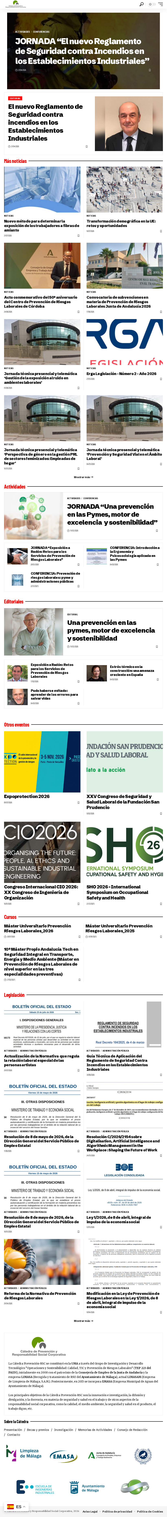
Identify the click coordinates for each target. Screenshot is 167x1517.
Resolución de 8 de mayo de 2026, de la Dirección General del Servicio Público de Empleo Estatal (41, 1141)
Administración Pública (33, 1051)
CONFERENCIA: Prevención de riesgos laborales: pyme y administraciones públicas (55, 577)
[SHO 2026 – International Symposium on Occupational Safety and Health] (125, 852)
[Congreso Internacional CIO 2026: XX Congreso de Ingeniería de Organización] (42, 852)
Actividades (22, 32)
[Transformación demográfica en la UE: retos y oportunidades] (125, 190)
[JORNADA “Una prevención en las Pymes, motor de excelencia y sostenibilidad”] (33, 516)
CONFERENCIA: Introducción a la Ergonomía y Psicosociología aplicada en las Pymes (135, 554)
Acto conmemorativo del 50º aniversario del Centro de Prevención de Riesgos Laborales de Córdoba (40, 302)
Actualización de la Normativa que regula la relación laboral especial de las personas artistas (41, 1060)
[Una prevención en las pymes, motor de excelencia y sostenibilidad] (33, 632)
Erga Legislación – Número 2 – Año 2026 (121, 373)
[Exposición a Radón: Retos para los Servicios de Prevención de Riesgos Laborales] (17, 673)
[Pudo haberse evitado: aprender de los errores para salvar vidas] (17, 697)
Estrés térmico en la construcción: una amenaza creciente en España (132, 671)
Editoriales (13, 601)
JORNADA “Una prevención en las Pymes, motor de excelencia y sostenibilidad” (112, 514)
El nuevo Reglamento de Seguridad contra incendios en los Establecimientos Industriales (45, 122)
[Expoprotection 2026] (42, 761)
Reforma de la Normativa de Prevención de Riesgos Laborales (40, 1295)
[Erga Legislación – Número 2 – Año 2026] (125, 342)
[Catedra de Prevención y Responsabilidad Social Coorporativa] (15, 4)
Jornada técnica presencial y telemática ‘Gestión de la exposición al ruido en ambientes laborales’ (40, 378)
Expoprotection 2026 (26, 796)
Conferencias (41, 32)
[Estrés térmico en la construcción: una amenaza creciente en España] (97, 673)
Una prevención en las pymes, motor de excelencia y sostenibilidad (111, 630)
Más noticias (15, 161)
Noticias (9, 216)
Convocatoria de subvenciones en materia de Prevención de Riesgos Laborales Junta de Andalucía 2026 (119, 302)
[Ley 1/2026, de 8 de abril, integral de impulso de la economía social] (125, 1186)
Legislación (14, 994)
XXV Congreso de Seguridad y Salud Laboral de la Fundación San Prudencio (123, 802)
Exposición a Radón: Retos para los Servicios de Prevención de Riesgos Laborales (52, 671)
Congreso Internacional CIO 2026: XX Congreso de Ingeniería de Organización (41, 892)
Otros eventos (16, 724)
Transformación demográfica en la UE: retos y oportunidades (121, 223)
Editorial (15, 98)
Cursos (10, 916)
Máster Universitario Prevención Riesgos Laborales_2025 (119, 928)
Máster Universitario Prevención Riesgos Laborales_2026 (37, 928)
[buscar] (141, 4)
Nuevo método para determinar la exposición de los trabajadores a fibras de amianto (41, 226)
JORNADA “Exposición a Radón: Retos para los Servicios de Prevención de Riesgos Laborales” (53, 554)
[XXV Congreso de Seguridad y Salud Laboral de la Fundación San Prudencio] (125, 761)
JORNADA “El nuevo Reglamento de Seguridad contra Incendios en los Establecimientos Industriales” (82, 51)
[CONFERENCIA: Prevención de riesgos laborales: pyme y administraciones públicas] (17, 580)
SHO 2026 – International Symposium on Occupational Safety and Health (117, 892)
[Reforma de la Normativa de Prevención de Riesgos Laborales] (42, 1262)
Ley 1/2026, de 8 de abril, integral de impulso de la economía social (119, 1219)
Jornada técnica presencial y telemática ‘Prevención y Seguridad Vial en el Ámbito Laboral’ (124, 454)
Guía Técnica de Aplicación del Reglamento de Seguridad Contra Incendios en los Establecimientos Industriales (117, 1063)
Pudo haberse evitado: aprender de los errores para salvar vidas (54, 695)
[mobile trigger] (159, 4)
